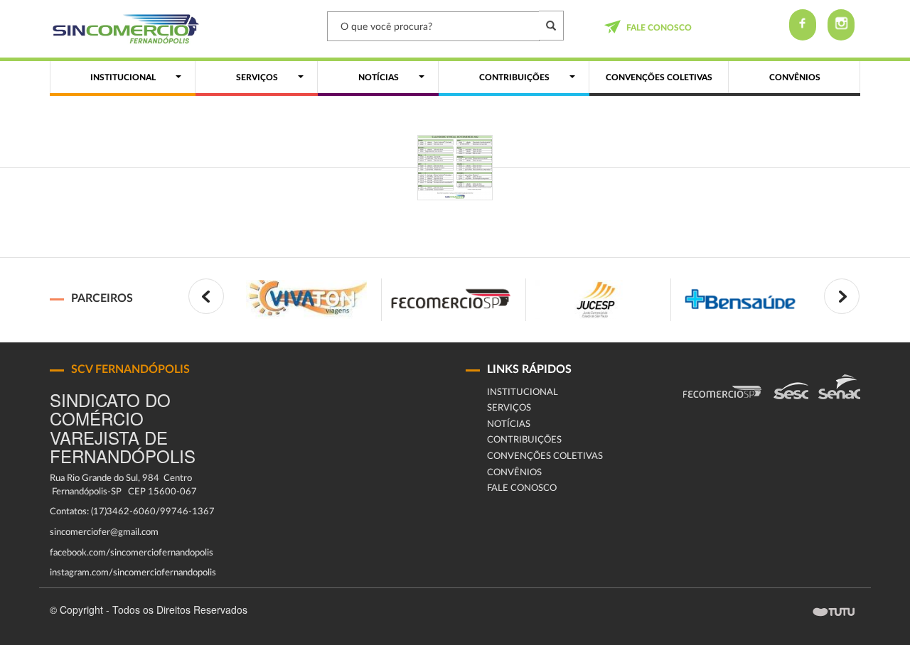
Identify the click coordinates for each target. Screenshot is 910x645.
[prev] (206, 296)
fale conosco (659, 27)
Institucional (522, 392)
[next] (842, 296)
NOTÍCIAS (508, 424)
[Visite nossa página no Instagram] (841, 24)
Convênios (514, 472)
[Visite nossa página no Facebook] (802, 24)
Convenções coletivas (545, 456)
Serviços (509, 408)
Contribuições (524, 440)
